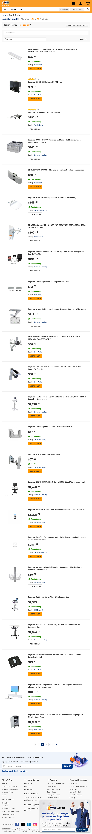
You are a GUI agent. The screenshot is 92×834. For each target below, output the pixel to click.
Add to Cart (35, 68)
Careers (4, 795)
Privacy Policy (23, 831)
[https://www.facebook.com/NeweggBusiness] (17, 824)
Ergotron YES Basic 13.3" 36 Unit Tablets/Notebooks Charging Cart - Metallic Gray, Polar (56, 715)
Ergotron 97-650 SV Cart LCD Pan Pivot (44, 454)
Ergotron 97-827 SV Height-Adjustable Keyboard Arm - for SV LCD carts (57, 309)
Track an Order (52, 786)
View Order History (53, 789)
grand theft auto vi (77, 9)
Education (5, 803)
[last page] (57, 744)
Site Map (72, 798)
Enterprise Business (8, 814)
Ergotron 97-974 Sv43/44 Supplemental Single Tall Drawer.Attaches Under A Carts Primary (55, 141)
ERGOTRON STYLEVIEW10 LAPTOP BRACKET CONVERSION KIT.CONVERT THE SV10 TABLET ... (52, 50)
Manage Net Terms (53, 795)
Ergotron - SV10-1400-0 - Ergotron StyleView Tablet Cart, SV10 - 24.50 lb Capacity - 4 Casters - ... (57, 398)
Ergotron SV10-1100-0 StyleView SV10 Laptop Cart (48, 597)
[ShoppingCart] (87, 3)
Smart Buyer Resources (9, 789)
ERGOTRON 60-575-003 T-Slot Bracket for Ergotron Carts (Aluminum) (56, 170)
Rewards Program (75, 795)
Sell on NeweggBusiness (32, 797)
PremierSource (39, 125)
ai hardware (64, 9)
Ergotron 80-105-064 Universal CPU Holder (45, 82)
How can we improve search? (77, 25)
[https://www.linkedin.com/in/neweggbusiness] (29, 824)
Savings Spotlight (75, 792)
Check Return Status (53, 798)
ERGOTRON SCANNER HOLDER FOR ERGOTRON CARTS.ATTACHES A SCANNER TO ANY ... (57, 226)
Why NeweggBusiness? (9, 786)
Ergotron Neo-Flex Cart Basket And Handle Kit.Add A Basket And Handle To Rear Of (54, 368)
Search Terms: (10, 25)
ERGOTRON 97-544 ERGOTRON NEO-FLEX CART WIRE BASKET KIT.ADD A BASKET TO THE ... (54, 338)
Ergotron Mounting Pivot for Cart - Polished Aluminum (50, 426)
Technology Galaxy (40, 439)
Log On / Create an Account (56, 783)
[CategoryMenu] (73, 3)
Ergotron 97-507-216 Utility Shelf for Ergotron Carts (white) (52, 197)
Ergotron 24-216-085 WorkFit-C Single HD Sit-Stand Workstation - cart (56, 482)
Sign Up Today (81, 830)
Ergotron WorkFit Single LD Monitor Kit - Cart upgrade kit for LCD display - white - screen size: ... (55, 685)
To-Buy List (73, 789)
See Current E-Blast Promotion (15, 771)
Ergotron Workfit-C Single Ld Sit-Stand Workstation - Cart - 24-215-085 (57, 509)
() (38, 79)
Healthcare (5, 806)
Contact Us (28, 783)
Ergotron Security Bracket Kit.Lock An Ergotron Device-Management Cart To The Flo (56, 252)
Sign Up (67, 766)
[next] (53, 744)
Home (4, 15)
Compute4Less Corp (40, 155)
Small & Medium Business (10, 811)
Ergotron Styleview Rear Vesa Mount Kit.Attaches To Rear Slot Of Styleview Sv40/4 (54, 655)
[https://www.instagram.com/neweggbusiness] (35, 824)
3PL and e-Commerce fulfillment (31, 809)
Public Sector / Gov (8, 809)
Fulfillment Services (30, 800)
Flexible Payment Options (78, 786)
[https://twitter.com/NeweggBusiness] (23, 824)
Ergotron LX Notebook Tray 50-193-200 (44, 112)
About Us (5, 783)
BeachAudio (38, 64)
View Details (35, 129)
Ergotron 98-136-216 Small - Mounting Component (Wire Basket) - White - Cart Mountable (55, 568)
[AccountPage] (80, 3)
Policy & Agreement (8, 831)
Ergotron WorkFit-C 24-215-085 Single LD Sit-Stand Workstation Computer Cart (54, 625)
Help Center (28, 786)
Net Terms (73, 783)
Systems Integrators (8, 817)
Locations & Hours (8, 792)
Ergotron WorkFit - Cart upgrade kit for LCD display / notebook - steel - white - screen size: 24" (57, 538)
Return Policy (28, 789)
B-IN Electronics (39, 610)
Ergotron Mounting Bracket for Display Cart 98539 (48, 281)
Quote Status (51, 792)
